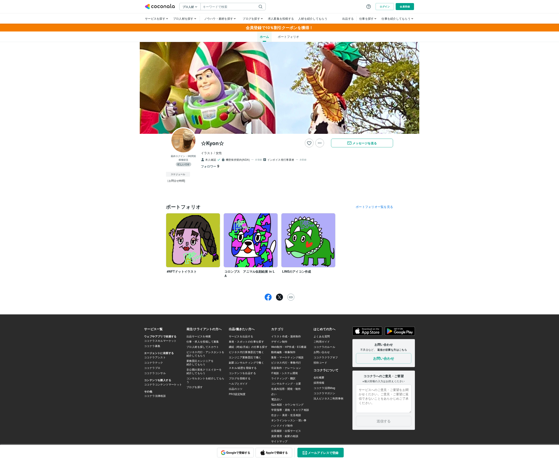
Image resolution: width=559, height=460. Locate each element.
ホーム (264, 36)
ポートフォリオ (288, 36)
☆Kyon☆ (212, 143)
